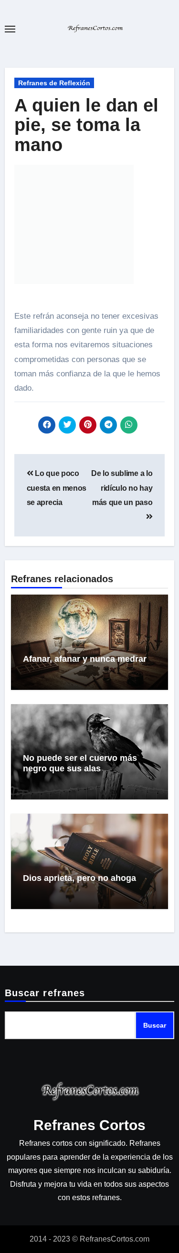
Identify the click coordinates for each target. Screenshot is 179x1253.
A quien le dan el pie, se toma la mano (86, 125)
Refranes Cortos (89, 1125)
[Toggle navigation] (10, 29)
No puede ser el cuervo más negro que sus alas (80, 763)
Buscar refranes (45, 993)
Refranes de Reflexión (54, 83)
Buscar (154, 1025)
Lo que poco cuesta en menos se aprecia (56, 487)
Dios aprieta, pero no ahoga (79, 878)
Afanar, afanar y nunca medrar (85, 659)
